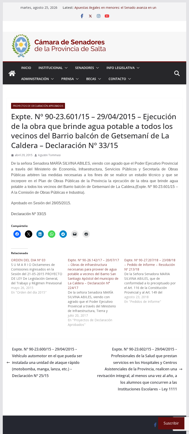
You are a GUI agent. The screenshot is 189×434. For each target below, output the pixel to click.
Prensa (67, 79)
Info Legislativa (120, 67)
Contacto (117, 79)
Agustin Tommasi (49, 155)
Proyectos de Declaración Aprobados (38, 105)
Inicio (26, 67)
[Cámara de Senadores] (12, 73)
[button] (65, 68)
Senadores (84, 67)
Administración (35, 79)
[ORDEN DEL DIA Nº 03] (39, 276)
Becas (91, 79)
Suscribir (171, 423)
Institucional (50, 67)
